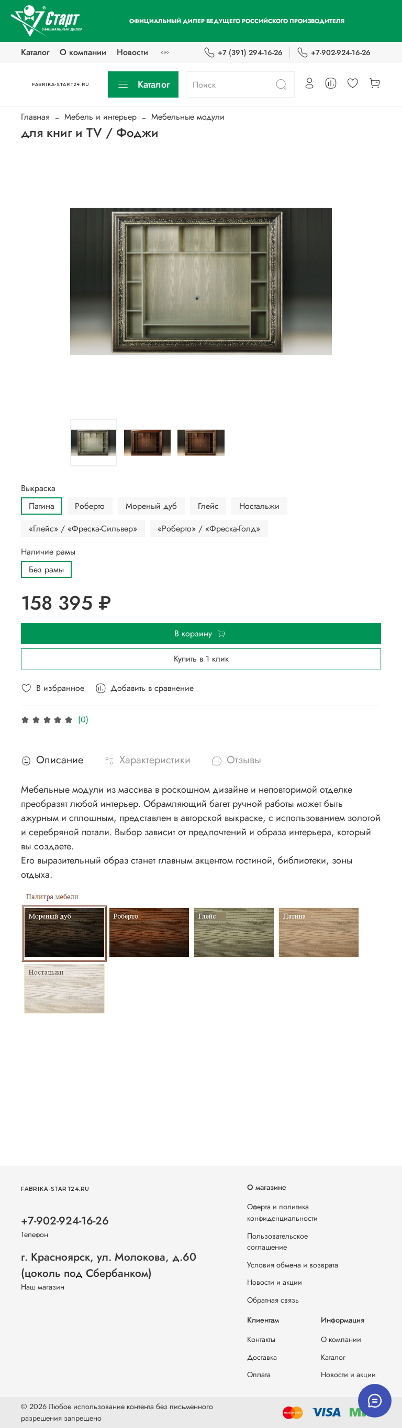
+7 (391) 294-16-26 (250, 52)
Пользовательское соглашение (277, 1242)
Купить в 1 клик (201, 659)
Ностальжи (259, 506)
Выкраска (38, 488)
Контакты (261, 1339)
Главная (35, 117)
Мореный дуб (151, 506)
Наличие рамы (48, 552)
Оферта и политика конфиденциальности (282, 1212)
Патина (41, 506)
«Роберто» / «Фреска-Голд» (209, 529)
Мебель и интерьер (100, 117)
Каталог (35, 52)
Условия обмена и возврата (292, 1265)
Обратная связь (273, 1300)
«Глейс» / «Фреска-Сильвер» (83, 529)
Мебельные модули (188, 117)
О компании (83, 52)
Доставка (262, 1357)
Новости (132, 52)
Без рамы (46, 569)
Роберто (90, 506)
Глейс (208, 506)
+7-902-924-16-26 (341, 52)
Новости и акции (274, 1282)
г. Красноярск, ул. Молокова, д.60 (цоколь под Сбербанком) (108, 1265)
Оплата (259, 1374)
